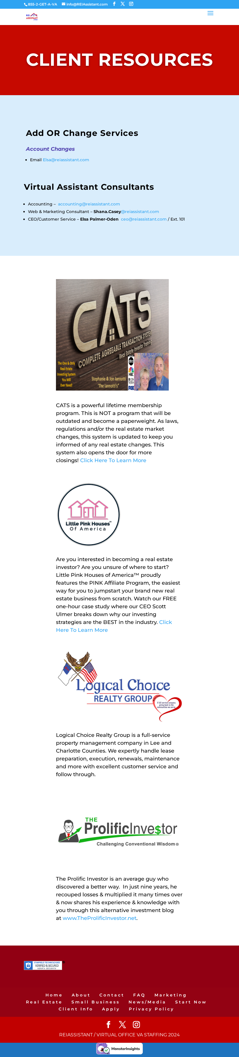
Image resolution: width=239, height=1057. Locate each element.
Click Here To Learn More (113, 460)
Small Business (95, 1002)
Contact (111, 995)
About (81, 995)
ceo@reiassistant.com (144, 219)
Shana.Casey (107, 211)
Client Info (76, 1009)
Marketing (170, 995)
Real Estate (44, 1002)
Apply (111, 1009)
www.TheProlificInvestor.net (99, 918)
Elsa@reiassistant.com (66, 159)
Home (54, 995)
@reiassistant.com (140, 211)
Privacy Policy (151, 1009)
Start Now (191, 1002)
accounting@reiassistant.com (89, 204)
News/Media (147, 1002)
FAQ (139, 995)
